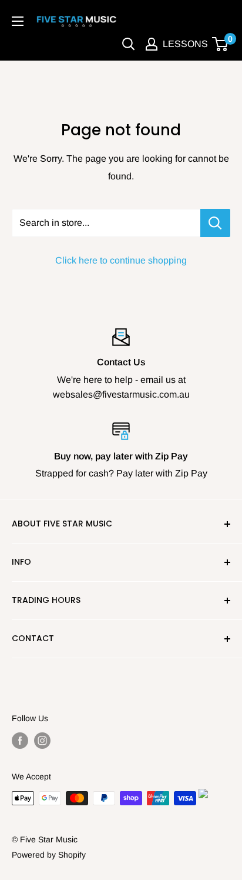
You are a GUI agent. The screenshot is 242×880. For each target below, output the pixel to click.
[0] (220, 44)
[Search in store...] (215, 223)
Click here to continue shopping (121, 260)
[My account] (151, 44)
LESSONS (185, 44)
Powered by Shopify (49, 854)
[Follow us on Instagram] (42, 740)
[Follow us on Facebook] (20, 740)
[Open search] (128, 44)
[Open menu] (17, 21)
